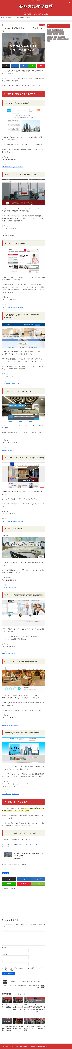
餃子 (48, 41)
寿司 (54, 38)
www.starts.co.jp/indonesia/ (10, 794)
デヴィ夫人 (50, 36)
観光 (40, 13)
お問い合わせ (15, 1046)
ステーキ (49, 34)
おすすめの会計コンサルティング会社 (28, 844)
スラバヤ (55, 34)
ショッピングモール (52, 32)
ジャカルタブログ (31, 1046)
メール (4, 954)
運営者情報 (6, 1046)
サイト (4, 961)
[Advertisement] (17, 902)
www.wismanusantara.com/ (10, 725)
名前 (4, 947)
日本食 (62, 38)
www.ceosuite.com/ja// (9, 587)
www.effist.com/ (7, 450)
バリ (55, 36)
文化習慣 (29, 13)
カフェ (53, 29)
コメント (5, 930)
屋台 (58, 38)
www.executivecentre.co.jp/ (10, 383)
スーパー (61, 34)
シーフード (61, 32)
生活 (25, 13)
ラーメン (49, 38)
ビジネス (46, 13)
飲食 (35, 13)
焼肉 (67, 38)
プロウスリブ (61, 36)
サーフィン (59, 29)
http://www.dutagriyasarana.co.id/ (12, 167)
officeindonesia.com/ (8, 654)
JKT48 (48, 29)
